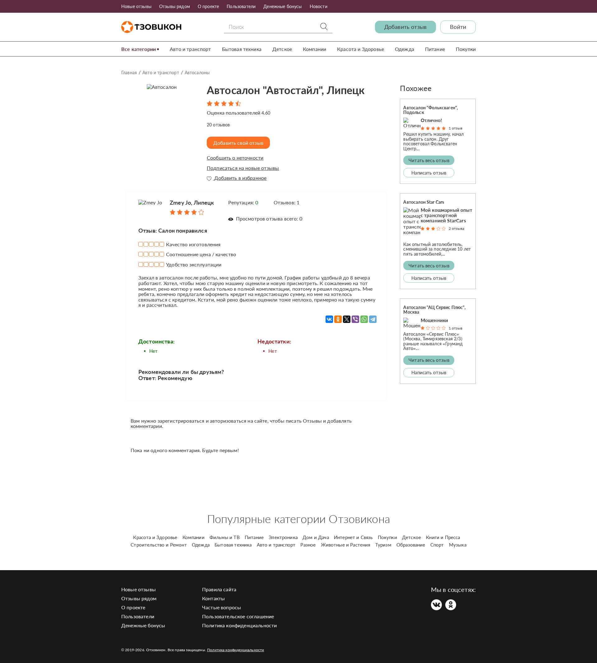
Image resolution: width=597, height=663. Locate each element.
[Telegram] (373, 319)
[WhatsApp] (364, 319)
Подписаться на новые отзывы (243, 168)
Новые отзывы (136, 6)
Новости (318, 6)
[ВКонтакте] (329, 319)
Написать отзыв (428, 172)
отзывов (218, 124)
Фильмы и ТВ (225, 537)
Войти (458, 27)
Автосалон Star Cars (423, 202)
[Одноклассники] (338, 319)
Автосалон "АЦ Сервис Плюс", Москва (434, 310)
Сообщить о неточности (235, 158)
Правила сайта (219, 589)
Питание (435, 49)
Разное (308, 544)
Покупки (466, 49)
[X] (346, 319)
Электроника (283, 537)
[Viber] (355, 319)
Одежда (404, 49)
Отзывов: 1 (287, 202)
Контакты (213, 598)
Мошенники (434, 320)
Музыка (457, 544)
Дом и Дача (316, 537)
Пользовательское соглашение (238, 616)
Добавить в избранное (239, 178)
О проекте (208, 6)
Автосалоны (197, 72)
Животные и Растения (345, 544)
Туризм (383, 544)
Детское (282, 49)
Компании (314, 49)
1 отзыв (455, 128)
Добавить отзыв (405, 27)
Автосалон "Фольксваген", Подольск (430, 110)
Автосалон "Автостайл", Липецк (286, 90)
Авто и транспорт (190, 49)
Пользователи (241, 6)
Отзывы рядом (174, 6)
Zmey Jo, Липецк (192, 202)
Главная (129, 72)
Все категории (138, 49)
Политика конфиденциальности (239, 625)
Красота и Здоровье (360, 49)
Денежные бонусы (282, 6)
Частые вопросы (221, 607)
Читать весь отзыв (429, 160)
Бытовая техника (241, 49)
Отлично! (431, 120)
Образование (410, 544)
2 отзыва (456, 228)
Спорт (437, 544)
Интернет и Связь (353, 537)
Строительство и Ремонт (159, 544)
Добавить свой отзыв (238, 143)
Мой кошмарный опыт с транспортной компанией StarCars (446, 215)
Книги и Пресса (443, 537)
